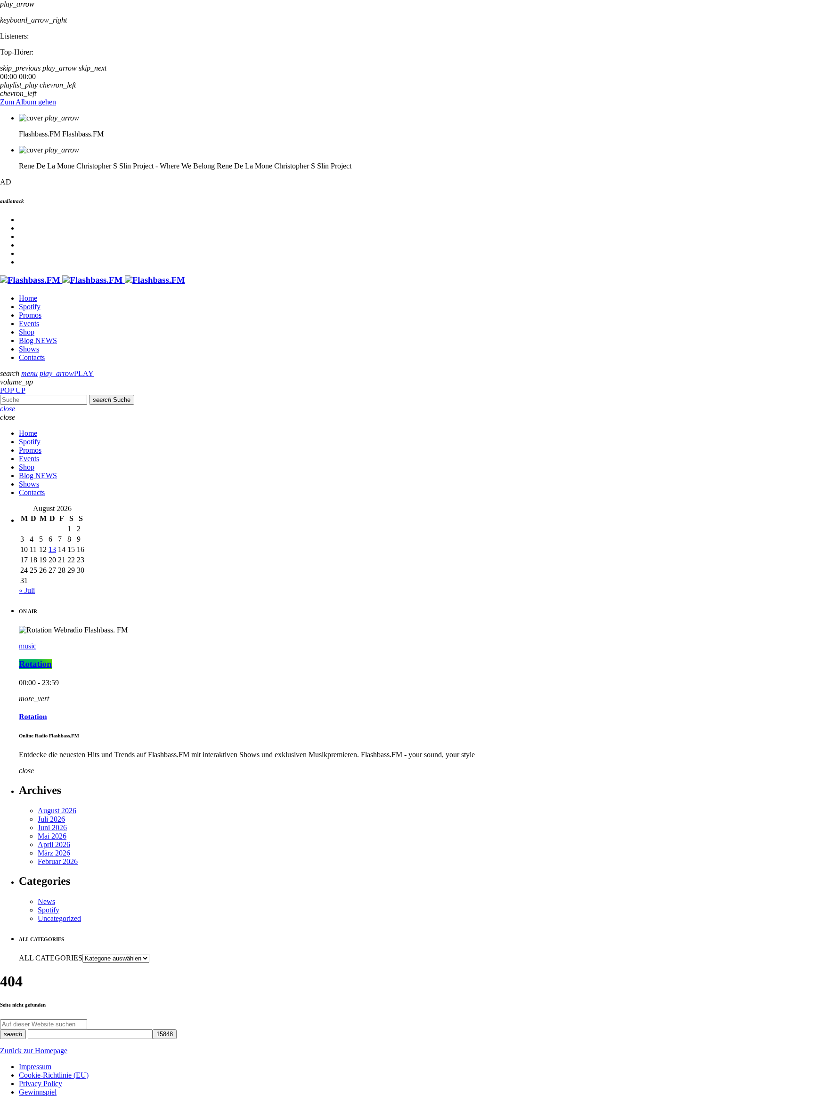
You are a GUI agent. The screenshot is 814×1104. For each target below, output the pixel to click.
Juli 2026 (51, 819)
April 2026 (54, 844)
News (46, 901)
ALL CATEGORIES (50, 958)
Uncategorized (59, 918)
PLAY (67, 373)
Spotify (48, 910)
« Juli (27, 590)
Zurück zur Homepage (33, 1051)
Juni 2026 (52, 828)
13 (52, 549)
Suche (111, 399)
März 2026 (54, 853)
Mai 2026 (52, 836)
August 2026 (57, 811)
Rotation (35, 664)
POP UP (12, 390)
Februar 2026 (58, 861)
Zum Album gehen (28, 102)
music (27, 646)
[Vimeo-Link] (92, 280)
